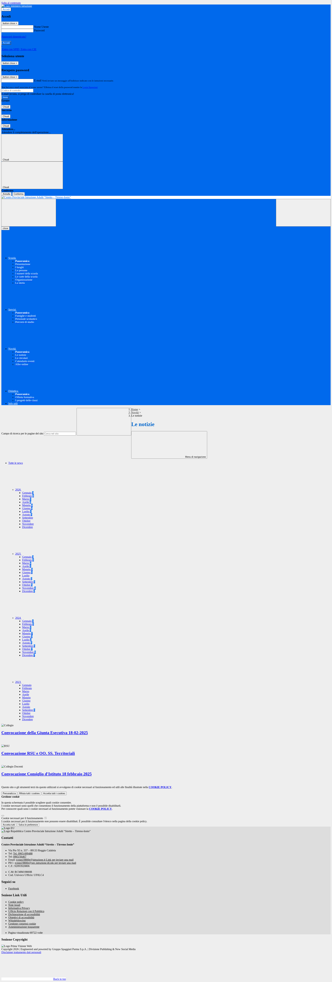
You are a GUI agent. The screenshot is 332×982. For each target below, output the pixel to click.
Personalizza (9, 793)
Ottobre (26, 520)
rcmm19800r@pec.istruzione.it (45, 862)
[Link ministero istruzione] (16, 6)
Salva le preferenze (28, 824)
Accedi (6, 9)
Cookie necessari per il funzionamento (22, 818)
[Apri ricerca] (303, 212)
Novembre (28, 523)
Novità (135, 412)
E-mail (37, 80)
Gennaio (28, 492)
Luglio (26, 511)
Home (134, 409)
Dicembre (27, 527)
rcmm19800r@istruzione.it (44, 859)
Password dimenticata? (13, 36)
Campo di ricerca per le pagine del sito (22, 433)
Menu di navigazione (195, 457)
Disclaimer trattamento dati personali (21, 952)
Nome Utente (41, 26)
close (5, 228)
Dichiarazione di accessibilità (24, 914)
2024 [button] (18, 617)
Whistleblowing (17, 920)
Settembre (27, 517)
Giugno (27, 508)
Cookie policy (16, 901)
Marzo (26, 498)
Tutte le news (15, 462)
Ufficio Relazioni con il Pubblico (26, 911)
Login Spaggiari (90, 87)
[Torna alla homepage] (166, 197)
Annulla (6, 194)
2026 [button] (18, 489)
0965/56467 (19, 856)
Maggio (27, 505)
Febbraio (28, 495)
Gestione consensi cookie (22, 923)
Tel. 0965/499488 (23, 853)
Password (39, 30)
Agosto (27, 514)
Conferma (18, 194)
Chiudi (6, 107)
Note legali (14, 905)
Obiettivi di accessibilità (21, 917)
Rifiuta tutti (29, 793)
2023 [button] (18, 681)
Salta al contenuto (11, 2)
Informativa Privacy (19, 908)
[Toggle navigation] (28, 212)
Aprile (26, 502)
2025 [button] (18, 553)
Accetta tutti (54, 793)
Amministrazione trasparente (23, 926)
